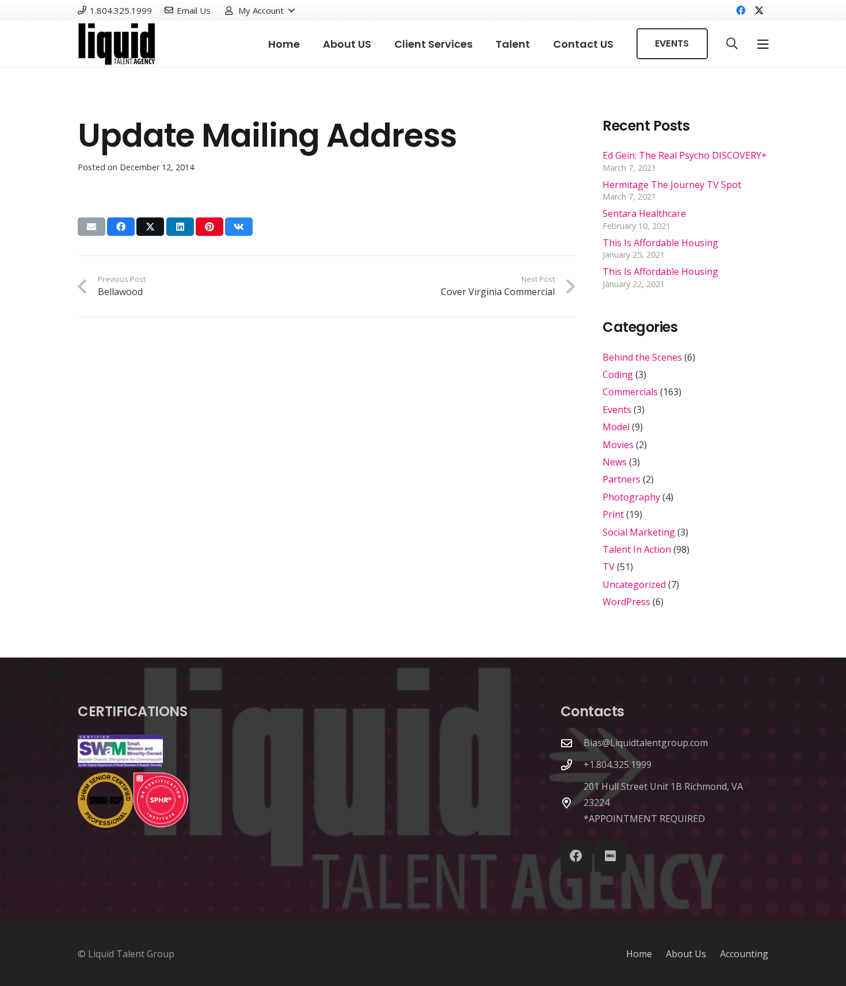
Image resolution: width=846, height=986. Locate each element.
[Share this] (121, 226)
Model (616, 427)
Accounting (744, 953)
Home (639, 953)
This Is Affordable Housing (660, 242)
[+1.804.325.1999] (572, 764)
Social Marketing (639, 532)
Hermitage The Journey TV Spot (672, 184)
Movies (618, 444)
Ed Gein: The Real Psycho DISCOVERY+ (685, 155)
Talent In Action (637, 549)
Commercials (630, 391)
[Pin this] (209, 226)
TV (609, 566)
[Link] (117, 44)
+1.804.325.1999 (617, 764)
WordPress (626, 601)
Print (613, 514)
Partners (622, 479)
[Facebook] (740, 10)
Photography (631, 497)
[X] (759, 10)
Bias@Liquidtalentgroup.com (646, 742)
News (615, 462)
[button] (259, 10)
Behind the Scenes (642, 357)
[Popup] (762, 44)
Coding (618, 374)
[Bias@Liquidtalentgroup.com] (572, 742)
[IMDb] (610, 856)
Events (617, 409)
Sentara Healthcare (644, 213)
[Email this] (91, 226)
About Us (686, 953)
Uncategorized (634, 584)
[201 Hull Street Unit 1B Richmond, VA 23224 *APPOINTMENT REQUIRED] (572, 802)
